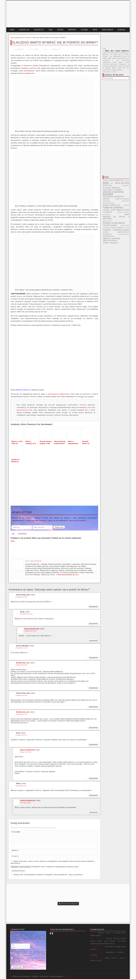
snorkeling (106, 227)
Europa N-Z (39, 30)
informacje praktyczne (113, 196)
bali (112, 183)
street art (126, 227)
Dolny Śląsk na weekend (112, 190)
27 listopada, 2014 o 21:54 (30, 630)
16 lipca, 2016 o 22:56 (21, 785)
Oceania (84, 30)
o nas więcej (112, 71)
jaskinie (106, 199)
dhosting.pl (68, 976)
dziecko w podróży (113, 192)
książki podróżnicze (111, 205)
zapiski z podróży (111, 238)
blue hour (107, 185)
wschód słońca (123, 232)
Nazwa (15, 850)
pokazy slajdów (107, 220)
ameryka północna (116, 180)
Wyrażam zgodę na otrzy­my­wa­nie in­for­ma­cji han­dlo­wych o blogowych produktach (28, 960)
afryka (105, 180)
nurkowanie (107, 212)
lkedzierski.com (22, 663)
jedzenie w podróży (122, 199)
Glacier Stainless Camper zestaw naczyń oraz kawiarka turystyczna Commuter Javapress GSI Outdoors (108, 940)
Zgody (13, 950)
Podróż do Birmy (22, 390)
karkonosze (125, 201)
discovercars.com (24, 410)
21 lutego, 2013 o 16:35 (21, 664)
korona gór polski (108, 203)
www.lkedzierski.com (18, 37)
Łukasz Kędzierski (19, 49)
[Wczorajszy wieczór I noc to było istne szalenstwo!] (68, 892)
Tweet (13, 541)
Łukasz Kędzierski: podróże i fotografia (65, 932)
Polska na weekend (114, 223)
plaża (126, 214)
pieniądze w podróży (123, 212)
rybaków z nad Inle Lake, (31, 68)
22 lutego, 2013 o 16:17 (21, 735)
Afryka (60, 30)
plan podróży (22, 533)
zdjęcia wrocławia (110, 240)
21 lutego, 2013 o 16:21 (21, 597)
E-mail (15, 856)
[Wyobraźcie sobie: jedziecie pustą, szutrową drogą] (117, 892)
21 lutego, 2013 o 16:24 (21, 647)
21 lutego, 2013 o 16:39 (21, 695)
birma (28, 37)
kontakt (121, 30)
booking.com (85, 407)
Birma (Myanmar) (27, 73)
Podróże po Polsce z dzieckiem (116, 217)
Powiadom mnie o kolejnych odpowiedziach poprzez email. (55, 867)
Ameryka (72, 30)
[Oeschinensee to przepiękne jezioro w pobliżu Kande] (43, 892)
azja (13, 533)
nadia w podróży (113, 207)
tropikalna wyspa (121, 230)
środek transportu (110, 243)
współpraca (107, 30)
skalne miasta (125, 225)
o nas (11, 30)
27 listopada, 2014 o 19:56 (26, 613)
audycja (127, 180)
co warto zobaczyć (111, 188)
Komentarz (15, 832)
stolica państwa (117, 227)
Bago (95, 229)
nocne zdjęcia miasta (119, 210)
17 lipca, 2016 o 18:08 (25, 802)
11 (60, 49)
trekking (107, 230)
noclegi (106, 210)
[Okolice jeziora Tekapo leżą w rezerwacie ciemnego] (92, 892)
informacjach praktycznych (59, 394)
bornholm (125, 185)
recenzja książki (110, 225)
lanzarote (126, 205)
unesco (106, 232)
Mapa (95, 30)
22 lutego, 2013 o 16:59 (25, 752)
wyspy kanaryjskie (123, 234)
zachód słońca (108, 236)
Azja (50, 30)
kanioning (106, 201)
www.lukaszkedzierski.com (68, 575)
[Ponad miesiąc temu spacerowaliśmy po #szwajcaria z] (18, 892)
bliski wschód (122, 183)
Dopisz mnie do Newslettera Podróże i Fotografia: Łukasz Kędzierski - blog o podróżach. (48, 875)
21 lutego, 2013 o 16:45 (21, 714)
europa (108, 194)
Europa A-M (24, 30)
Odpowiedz (93, 606)
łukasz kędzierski (27, 750)
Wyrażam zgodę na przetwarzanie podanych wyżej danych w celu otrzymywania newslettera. (28, 954)
